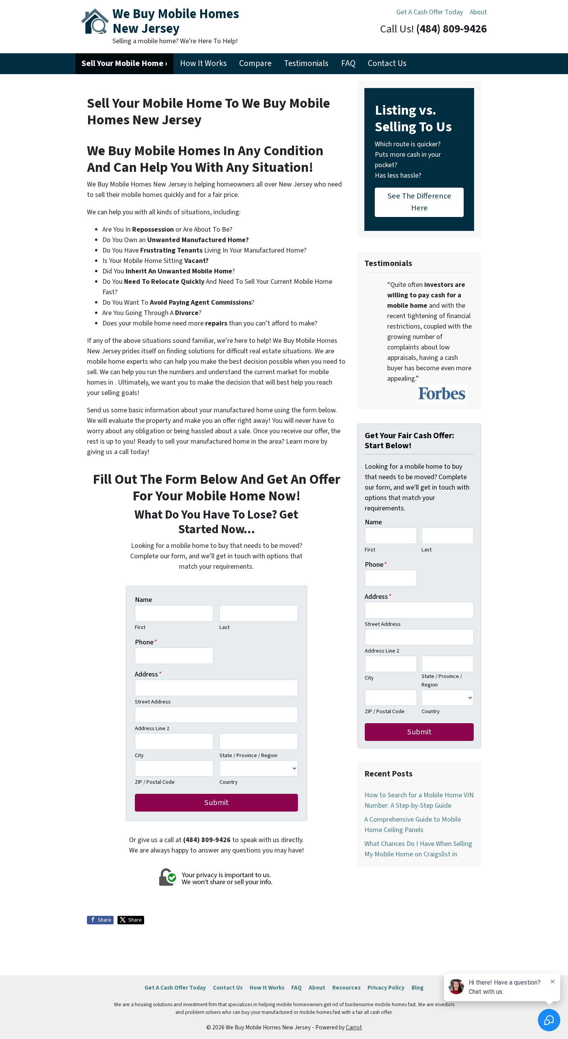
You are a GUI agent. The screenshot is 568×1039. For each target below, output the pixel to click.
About (478, 12)
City (139, 755)
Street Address (153, 702)
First (140, 627)
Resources (346, 987)
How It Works (203, 63)
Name (143, 600)
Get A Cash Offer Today (429, 12)
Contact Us (387, 63)
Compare (255, 63)
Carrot (354, 1027)
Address (148, 674)
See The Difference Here (419, 201)
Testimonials (306, 63)
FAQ (348, 63)
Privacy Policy (386, 987)
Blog (417, 987)
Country (228, 782)
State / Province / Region (248, 755)
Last (224, 627)
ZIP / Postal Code (155, 782)
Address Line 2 (152, 728)
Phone (146, 642)
